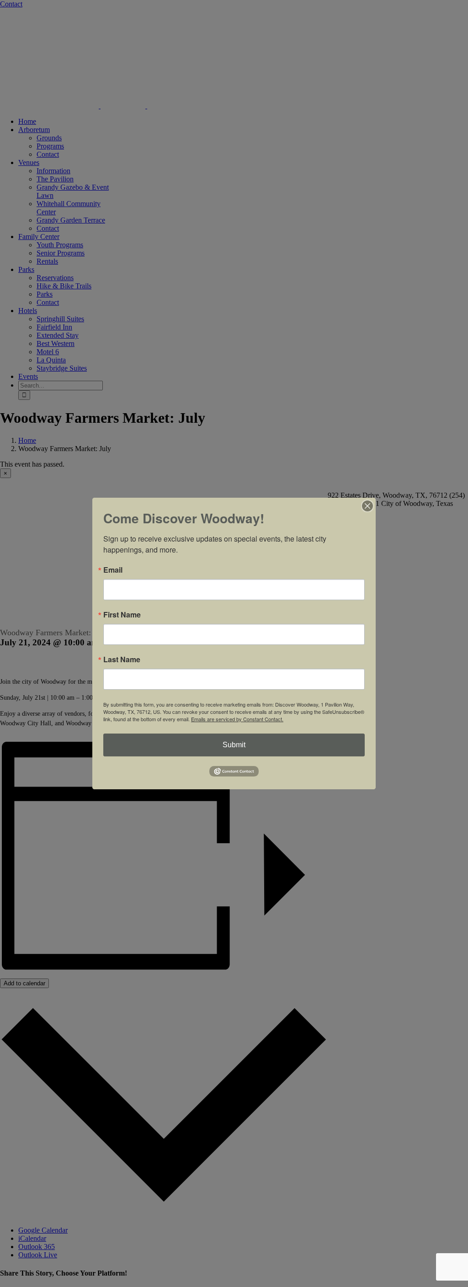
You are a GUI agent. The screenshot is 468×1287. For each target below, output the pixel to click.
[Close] (367, 505)
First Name (122, 614)
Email (112, 570)
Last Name (121, 659)
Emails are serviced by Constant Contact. (237, 719)
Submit (234, 745)
